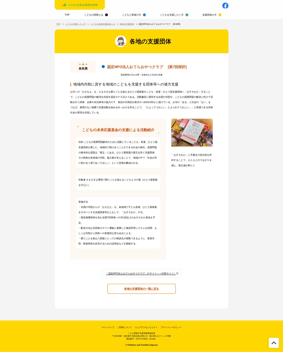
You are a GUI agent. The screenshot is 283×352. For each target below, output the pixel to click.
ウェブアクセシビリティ (146, 327)
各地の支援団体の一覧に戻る (141, 288)
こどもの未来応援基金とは (102, 24)
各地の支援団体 (127, 24)
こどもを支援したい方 (172, 15)
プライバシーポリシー (171, 327)
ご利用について (124, 327)
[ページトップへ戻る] (274, 343)
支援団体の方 (209, 15)
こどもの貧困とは (93, 15)
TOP (67, 15)
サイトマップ (108, 327)
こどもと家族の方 (131, 15)
